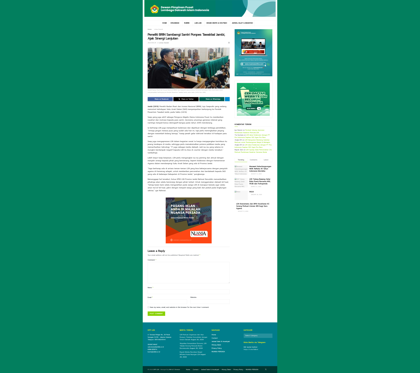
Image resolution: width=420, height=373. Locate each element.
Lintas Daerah (158, 29)
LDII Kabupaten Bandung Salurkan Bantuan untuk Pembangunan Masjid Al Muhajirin (252, 141)
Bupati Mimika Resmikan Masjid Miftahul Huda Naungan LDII (191, 353)
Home (150, 29)
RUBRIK (187, 23)
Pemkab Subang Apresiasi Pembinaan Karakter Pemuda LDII (249, 131)
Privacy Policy (217, 348)
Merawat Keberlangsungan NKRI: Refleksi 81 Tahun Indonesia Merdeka (260, 168)
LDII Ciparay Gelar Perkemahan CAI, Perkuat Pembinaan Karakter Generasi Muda (253, 151)
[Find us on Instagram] (269, 369)
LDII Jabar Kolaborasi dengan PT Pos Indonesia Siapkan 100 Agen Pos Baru (252, 136)
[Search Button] (273, 23)
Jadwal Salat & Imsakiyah (221, 341)
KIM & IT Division (174, 369)
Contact (215, 338)
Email (150, 297)
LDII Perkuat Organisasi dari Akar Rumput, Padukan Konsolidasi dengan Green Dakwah (193, 337)
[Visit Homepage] (210, 10)
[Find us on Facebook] (262, 369)
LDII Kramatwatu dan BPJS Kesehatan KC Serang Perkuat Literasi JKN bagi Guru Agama (252, 206)
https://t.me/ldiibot (251, 349)
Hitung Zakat (216, 345)
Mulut (251, 191)
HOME (164, 23)
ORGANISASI (174, 23)
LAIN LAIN (198, 23)
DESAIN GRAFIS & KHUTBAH (216, 23)
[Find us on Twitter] (266, 369)
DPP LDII (156, 369)
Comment (152, 260)
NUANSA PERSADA (218, 351)
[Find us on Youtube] (271, 369)
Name (150, 287)
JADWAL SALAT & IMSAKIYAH (242, 23)
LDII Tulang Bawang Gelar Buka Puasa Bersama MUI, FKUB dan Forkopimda (259, 181)
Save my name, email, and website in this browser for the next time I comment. (179, 307)
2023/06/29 (152, 43)
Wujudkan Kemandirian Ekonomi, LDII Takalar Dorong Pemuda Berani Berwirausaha (193, 346)
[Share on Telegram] (227, 99)
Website (193, 297)
